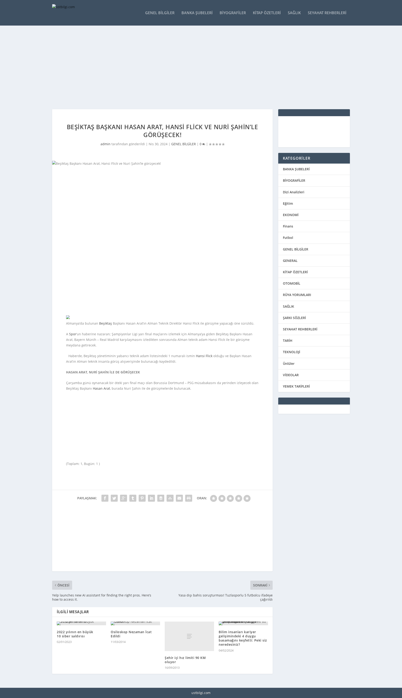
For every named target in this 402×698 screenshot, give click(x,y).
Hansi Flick (204, 356)
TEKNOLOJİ (291, 352)
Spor (72, 334)
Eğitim (288, 203)
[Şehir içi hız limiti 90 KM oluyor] (189, 636)
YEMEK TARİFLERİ (296, 386)
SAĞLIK (288, 306)
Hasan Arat (101, 388)
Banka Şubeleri (197, 13)
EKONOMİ (290, 215)
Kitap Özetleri (267, 13)
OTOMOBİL (291, 283)
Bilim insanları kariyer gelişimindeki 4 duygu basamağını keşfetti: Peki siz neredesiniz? (243, 638)
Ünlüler (289, 363)
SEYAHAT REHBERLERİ (300, 329)
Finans (288, 226)
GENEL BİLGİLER (183, 144)
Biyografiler (233, 13)
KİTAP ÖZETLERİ (295, 272)
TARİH (287, 340)
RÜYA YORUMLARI (297, 295)
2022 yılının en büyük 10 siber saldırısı (75, 634)
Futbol (288, 237)
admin (105, 144)
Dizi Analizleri (293, 192)
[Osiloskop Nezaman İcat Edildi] (135, 623)
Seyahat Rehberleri (327, 13)
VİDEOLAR (291, 375)
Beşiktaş (105, 323)
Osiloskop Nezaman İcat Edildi (131, 634)
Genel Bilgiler (159, 13)
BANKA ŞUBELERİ (296, 169)
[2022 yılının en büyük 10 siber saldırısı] (81, 623)
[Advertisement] (191, 67)
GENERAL (290, 260)
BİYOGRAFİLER (294, 180)
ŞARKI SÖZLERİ (294, 318)
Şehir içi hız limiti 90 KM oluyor (185, 659)
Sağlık (294, 13)
